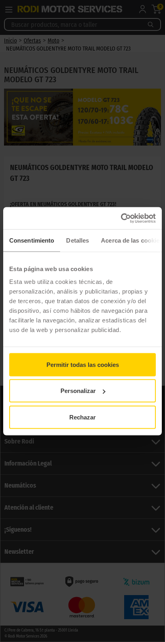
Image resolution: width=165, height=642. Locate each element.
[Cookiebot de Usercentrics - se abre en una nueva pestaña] (121, 218)
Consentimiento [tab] (31, 240)
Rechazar (82, 416)
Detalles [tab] (77, 240)
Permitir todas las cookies (82, 364)
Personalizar (78, 390)
